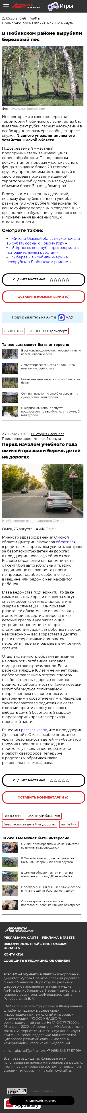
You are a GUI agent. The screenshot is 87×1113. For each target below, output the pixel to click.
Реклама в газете (58, 938)
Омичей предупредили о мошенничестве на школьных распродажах (50, 845)
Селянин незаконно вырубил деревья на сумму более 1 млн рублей (49, 395)
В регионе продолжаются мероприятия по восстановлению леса (51, 352)
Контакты (13, 954)
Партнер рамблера (42, 1091)
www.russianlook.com (29, 109)
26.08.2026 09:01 (14, 434)
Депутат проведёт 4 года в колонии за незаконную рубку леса (48, 366)
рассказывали (34, 730)
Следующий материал (41, 1100)
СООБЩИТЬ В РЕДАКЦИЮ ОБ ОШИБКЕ (37, 961)
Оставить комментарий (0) (44, 297)
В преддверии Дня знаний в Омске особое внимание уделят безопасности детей (51, 888)
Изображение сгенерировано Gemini (33, 521)
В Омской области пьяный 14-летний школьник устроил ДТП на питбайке (47, 874)
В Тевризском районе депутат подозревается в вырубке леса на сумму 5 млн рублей (50, 411)
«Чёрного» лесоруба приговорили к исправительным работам (42, 250)
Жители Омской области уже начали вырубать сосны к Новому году (43, 240)
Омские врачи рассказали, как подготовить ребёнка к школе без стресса (50, 903)
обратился (66, 542)
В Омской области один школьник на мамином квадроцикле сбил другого (47, 860)
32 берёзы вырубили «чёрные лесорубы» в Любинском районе (37, 259)
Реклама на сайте (21, 938)
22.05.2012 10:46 (14, 18)
